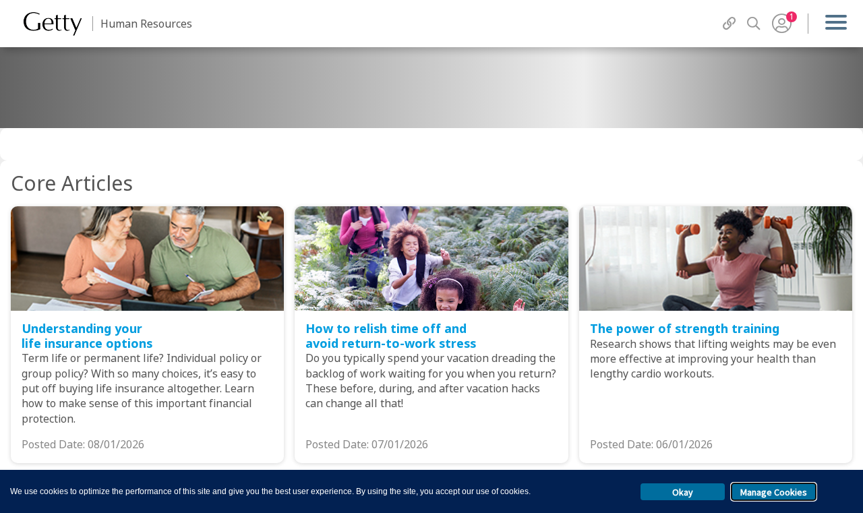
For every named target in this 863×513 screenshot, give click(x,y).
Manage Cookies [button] (773, 492)
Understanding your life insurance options (87, 335)
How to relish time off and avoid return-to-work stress (390, 335)
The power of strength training (684, 328)
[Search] (754, 23)
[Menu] (836, 23)
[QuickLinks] (729, 23)
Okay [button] (682, 492)
